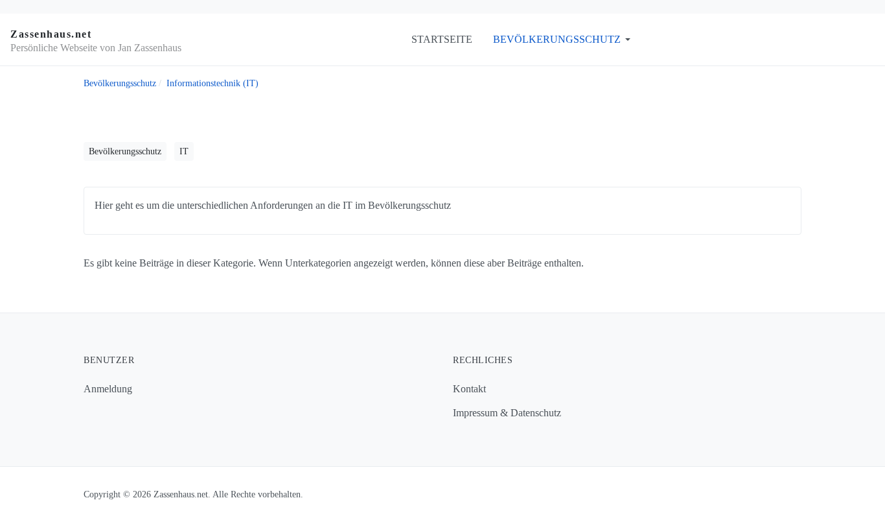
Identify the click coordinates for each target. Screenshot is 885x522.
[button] (564, 39)
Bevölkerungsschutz (125, 151)
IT (184, 151)
